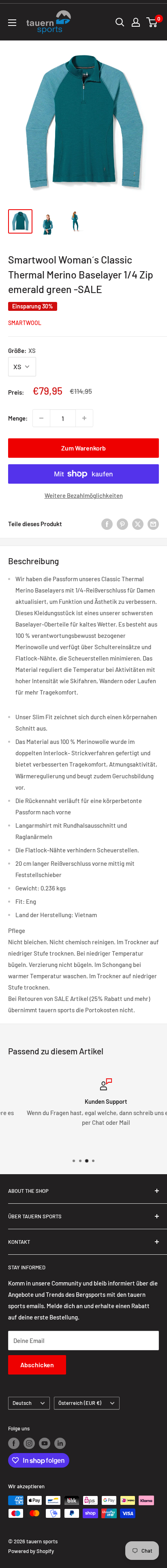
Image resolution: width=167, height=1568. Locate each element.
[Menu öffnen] (12, 22)
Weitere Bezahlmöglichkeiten (84, 495)
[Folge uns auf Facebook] (13, 1443)
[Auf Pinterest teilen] (122, 523)
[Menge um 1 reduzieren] (41, 418)
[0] (152, 22)
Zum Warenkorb (83, 448)
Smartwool (24, 322)
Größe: (22, 350)
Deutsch (22, 1403)
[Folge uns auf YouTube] (44, 1443)
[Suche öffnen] (120, 22)
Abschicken (37, 1364)
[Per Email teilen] (153, 523)
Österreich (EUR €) (79, 1403)
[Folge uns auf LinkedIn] (60, 1443)
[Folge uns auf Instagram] (29, 1443)
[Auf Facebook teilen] (107, 523)
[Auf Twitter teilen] (137, 523)
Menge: (18, 418)
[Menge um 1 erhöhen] (84, 418)
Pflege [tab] (16, 930)
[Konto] (136, 22)
